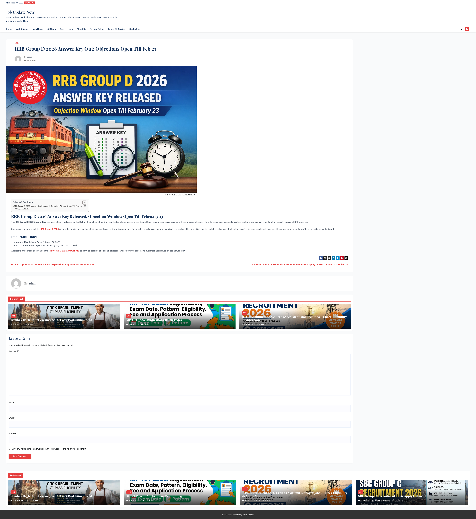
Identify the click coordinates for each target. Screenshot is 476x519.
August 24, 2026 (21, 501)
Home (9, 29)
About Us (81, 29)
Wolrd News (22, 29)
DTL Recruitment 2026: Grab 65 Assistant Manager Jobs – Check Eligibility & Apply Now (294, 318)
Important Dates (23, 209)
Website (12, 433)
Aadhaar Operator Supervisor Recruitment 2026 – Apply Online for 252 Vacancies (298, 264)
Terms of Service (116, 29)
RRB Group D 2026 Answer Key (64, 251)
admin (29, 57)
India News (37, 29)
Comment (14, 351)
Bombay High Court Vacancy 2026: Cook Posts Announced (51, 320)
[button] (462, 29)
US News (51, 29)
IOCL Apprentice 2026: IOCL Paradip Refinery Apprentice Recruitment (54, 264)
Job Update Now (20, 12)
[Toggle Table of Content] (83, 202)
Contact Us (134, 29)
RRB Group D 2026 (50, 229)
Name (12, 402)
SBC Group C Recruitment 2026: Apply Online (390, 496)
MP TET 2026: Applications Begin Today (154, 320)
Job (71, 29)
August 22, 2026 (253, 501)
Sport (62, 29)
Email (12, 418)
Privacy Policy (97, 29)
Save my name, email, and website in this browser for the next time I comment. (49, 449)
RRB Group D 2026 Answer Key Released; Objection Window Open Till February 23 (50, 206)
